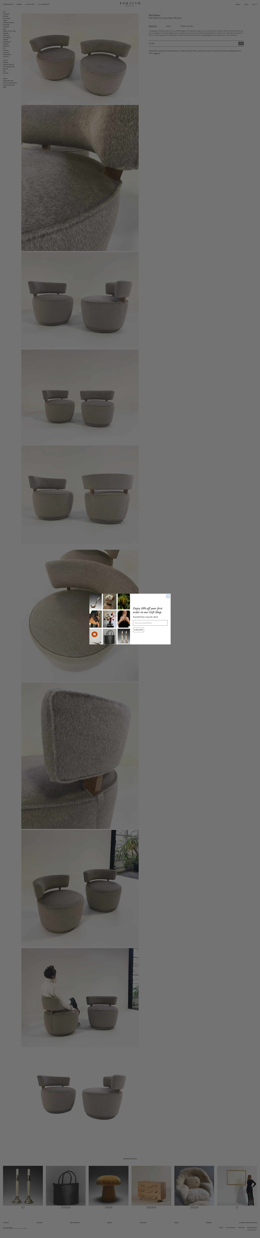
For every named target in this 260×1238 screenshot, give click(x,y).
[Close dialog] (168, 596)
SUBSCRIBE (138, 630)
